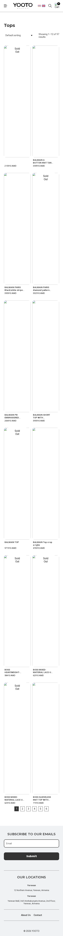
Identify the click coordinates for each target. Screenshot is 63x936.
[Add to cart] (56, 163)
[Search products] (50, 6)
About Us (26, 915)
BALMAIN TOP (12, 542)
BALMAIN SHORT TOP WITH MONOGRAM (41, 416)
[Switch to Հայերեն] (39, 6)
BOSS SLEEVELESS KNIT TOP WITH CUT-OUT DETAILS (42, 798)
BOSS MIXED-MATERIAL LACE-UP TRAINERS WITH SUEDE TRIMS (42, 671)
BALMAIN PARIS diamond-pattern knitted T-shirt (41, 289)
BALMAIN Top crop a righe (42, 543)
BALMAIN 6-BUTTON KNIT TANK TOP (43, 161)
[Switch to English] (43, 6)
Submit (31, 856)
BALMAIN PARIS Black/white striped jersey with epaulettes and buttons (14, 289)
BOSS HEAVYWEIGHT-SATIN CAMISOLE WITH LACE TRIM (13, 671)
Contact (38, 915)
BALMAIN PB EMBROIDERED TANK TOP (12, 416)
